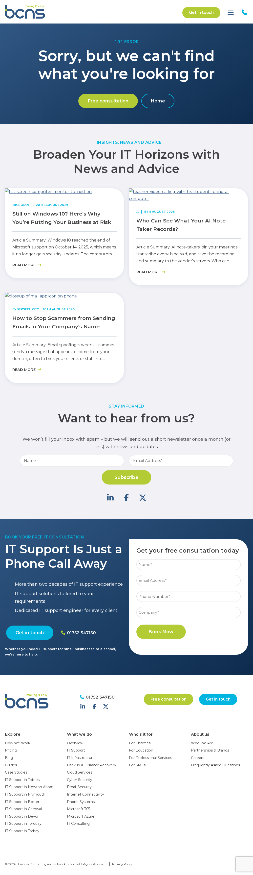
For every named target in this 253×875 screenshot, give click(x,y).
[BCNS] (44, 12)
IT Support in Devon (22, 816)
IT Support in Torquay (23, 823)
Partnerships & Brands (210, 750)
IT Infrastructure (81, 757)
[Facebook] (126, 497)
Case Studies (16, 772)
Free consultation (108, 101)
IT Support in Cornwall (23, 809)
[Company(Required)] (188, 606)
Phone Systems (81, 802)
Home (158, 101)
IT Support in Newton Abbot (29, 787)
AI (138, 212)
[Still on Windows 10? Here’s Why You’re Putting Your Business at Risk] (48, 191)
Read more (24, 265)
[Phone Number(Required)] (188, 590)
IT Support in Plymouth (25, 794)
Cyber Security (79, 780)
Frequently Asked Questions (215, 765)
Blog (9, 757)
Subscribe (126, 477)
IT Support (76, 750)
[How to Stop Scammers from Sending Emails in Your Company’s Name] (41, 296)
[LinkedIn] (110, 497)
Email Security (79, 787)
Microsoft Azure (80, 816)
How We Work (17, 743)
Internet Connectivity (85, 794)
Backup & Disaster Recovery (91, 765)
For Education (141, 750)
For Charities (139, 743)
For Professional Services (150, 757)
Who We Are (202, 743)
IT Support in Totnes (22, 780)
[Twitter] (143, 497)
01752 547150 (81, 632)
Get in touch (201, 12)
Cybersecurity (25, 309)
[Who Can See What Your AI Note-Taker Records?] (188, 198)
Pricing (11, 750)
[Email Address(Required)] (188, 574)
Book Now (161, 631)
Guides (11, 765)
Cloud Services (79, 772)
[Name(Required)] (188, 558)
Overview (75, 743)
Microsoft (22, 205)
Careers (197, 757)
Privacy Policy (122, 864)
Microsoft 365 (78, 809)
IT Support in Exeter (22, 802)
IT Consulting (78, 823)
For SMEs (137, 765)
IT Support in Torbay (22, 831)
